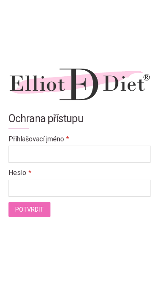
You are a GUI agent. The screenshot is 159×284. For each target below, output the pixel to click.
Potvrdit (29, 209)
